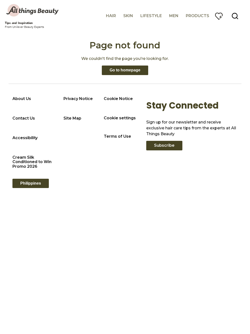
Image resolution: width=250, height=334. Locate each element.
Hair (111, 15)
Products (197, 15)
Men (173, 15)
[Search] (235, 16)
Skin (128, 15)
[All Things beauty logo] (33, 10)
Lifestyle (151, 15)
